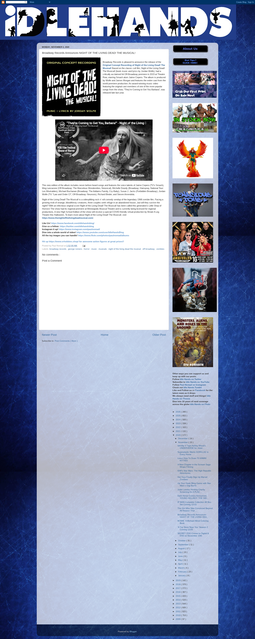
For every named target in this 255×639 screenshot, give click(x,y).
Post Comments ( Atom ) (66, 341)
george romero (75, 249)
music (94, 249)
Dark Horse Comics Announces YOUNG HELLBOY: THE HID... (193, 497)
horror (87, 249)
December (183, 438)
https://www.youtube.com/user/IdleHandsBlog (100, 232)
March (181, 568)
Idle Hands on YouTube (197, 382)
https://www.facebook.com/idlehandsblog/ (72, 223)
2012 (178, 607)
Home (104, 334)
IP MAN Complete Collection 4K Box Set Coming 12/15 (194, 503)
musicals (103, 249)
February (182, 572)
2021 (178, 431)
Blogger (133, 631)
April (180, 564)
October (182, 541)
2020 (178, 435)
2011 (178, 611)
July (180, 552)
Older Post (159, 334)
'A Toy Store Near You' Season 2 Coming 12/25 (193, 528)
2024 (178, 420)
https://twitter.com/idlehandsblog (77, 226)
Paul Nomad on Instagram (193, 385)
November (183, 442)
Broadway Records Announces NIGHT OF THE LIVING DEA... (193, 516)
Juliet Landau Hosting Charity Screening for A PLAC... (191, 491)
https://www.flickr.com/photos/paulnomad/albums (103, 235)
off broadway (149, 249)
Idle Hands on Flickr (200, 404)
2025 (178, 416)
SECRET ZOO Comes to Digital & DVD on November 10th (193, 534)
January (182, 575)
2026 (178, 412)
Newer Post (49, 334)
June (180, 556)
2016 (178, 592)
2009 (178, 619)
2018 (178, 584)
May (180, 560)
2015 (178, 596)
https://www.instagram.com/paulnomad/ (79, 229)
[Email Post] (83, 246)
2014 (178, 600)
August (181, 548)
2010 (178, 615)
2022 (178, 427)
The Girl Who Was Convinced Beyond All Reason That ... (195, 509)
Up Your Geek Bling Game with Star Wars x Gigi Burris (194, 484)
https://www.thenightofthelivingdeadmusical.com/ (67, 218)
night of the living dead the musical (124, 249)
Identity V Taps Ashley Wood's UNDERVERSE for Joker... (192, 447)
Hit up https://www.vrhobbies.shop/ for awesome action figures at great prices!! (83, 241)
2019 (178, 580)
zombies (160, 249)
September (183, 545)
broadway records (58, 249)
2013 (178, 604)
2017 (178, 588)
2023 (178, 423)
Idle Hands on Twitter (190, 379)
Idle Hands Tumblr (192, 387)
